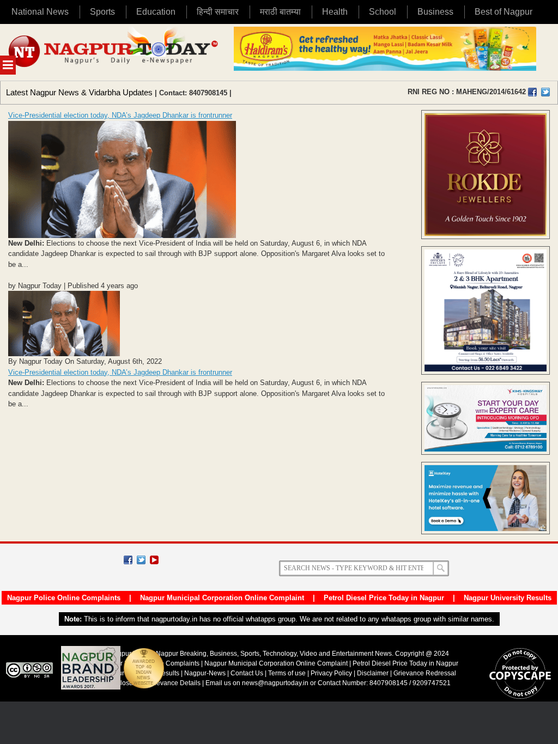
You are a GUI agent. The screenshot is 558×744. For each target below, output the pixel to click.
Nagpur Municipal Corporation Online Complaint (222, 598)
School (382, 11)
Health (335, 11)
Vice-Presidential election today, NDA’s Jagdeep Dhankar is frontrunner (120, 115)
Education (155, 11)
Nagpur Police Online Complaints (63, 598)
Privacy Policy (331, 673)
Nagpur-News (205, 673)
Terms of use (287, 673)
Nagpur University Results (507, 598)
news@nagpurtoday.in (275, 683)
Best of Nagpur (503, 11)
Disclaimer (373, 673)
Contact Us (247, 673)
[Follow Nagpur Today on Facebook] (128, 560)
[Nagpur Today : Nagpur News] (114, 52)
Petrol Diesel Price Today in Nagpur (384, 598)
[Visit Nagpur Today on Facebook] (532, 92)
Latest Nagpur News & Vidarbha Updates (79, 92)
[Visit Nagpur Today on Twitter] (545, 92)
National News (40, 11)
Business (435, 11)
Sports (102, 11)
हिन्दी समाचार (218, 11)
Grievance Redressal (424, 673)
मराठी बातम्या (280, 11)
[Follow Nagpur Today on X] (141, 560)
